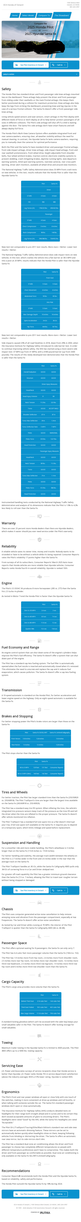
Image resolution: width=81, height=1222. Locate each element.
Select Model (28, 15)
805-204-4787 (74, 7)
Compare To (44, 15)
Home (15, 15)
